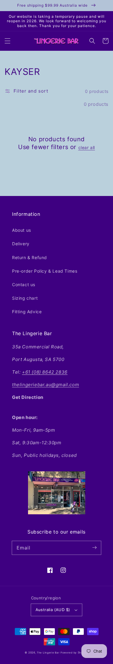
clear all (86, 147)
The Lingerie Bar (48, 652)
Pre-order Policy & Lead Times (44, 271)
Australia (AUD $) (53, 609)
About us (21, 230)
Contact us (23, 284)
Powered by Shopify (74, 652)
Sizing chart (25, 298)
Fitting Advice (27, 311)
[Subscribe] (94, 547)
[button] (7, 40)
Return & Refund (29, 257)
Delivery (21, 243)
